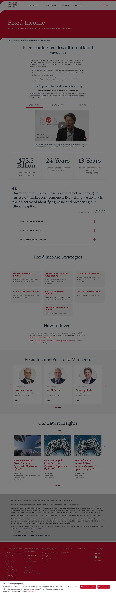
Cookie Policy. (31, 591)
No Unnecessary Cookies (88, 586)
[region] (58, 587)
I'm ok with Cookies (103, 586)
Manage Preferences (73, 586)
